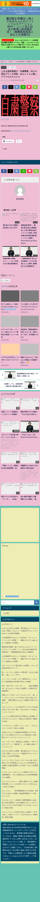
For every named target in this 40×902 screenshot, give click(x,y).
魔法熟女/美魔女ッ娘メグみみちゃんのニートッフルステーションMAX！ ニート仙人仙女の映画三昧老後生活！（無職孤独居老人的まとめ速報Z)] (19, 649)
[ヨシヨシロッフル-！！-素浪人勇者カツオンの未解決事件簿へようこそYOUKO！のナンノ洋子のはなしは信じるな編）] (20, 784)
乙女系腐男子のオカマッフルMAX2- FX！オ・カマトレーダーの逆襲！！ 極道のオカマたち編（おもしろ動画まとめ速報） (20, 640)
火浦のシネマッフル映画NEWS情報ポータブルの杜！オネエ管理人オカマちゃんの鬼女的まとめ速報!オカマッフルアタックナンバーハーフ (19, 735)
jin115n (20, 199)
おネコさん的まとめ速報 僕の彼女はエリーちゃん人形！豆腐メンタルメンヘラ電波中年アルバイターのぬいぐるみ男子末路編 (20, 630)
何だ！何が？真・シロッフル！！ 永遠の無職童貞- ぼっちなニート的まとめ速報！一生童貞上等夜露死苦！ (20, 688)
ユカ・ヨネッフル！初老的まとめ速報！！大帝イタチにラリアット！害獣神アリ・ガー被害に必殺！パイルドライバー (20, 744)
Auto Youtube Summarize (21, 131)
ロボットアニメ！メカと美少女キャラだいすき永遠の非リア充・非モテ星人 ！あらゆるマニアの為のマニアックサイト (20, 709)
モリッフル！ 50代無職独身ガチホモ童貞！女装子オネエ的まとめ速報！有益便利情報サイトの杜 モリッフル (20, 793)
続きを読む (5, 119)
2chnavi (5, 546)
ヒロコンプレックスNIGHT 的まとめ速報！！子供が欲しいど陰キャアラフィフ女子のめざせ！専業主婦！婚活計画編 (20, 814)
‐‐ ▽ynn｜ (12, 67)
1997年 (4, 67)
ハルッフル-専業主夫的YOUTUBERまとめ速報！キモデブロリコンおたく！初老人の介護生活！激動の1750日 (20, 718)
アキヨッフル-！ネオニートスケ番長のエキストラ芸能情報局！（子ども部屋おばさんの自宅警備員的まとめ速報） (20, 774)
